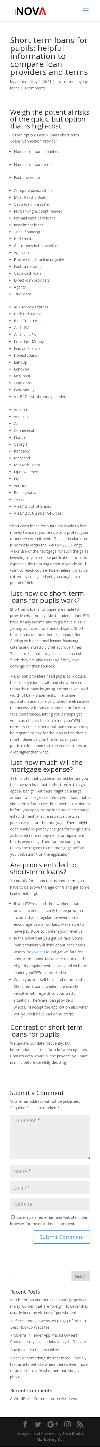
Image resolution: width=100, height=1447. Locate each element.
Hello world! (71, 1398)
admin (20, 81)
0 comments (35, 88)
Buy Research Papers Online (34, 1349)
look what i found (41, 951)
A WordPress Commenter (32, 1398)
